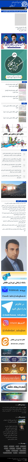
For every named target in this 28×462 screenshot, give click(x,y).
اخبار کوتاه (12, 446)
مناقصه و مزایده (22, 452)
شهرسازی (19, 448)
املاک (6, 446)
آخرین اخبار (23, 446)
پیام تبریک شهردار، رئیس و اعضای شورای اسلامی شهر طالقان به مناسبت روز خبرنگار (11, 171)
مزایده (6, 448)
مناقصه (8, 450)
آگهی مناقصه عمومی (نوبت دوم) (10, 112)
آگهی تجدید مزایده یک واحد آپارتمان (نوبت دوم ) (11, 85)
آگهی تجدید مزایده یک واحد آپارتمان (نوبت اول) (10, 97)
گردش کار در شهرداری (7, 452)
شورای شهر (12, 448)
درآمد (24, 448)
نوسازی (15, 452)
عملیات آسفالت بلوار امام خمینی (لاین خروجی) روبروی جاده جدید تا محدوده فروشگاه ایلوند (13, 213)
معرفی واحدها (15, 450)
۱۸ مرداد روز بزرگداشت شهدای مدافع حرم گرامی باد (14, 203)
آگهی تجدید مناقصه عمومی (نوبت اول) (10, 107)
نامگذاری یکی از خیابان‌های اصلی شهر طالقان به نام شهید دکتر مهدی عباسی (11, 165)
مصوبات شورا (23, 450)
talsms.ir (20, 460)
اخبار (17, 446)
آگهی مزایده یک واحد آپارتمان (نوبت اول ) (11, 91)
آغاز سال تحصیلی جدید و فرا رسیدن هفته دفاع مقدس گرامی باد (20, 29)
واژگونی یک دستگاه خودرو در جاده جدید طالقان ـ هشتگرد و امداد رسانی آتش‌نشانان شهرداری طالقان (11, 160)
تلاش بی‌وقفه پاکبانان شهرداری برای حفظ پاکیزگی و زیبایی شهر (11, 176)
